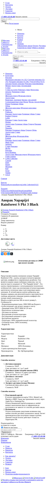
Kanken (8, 116)
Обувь (7, 106)
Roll (6, 169)
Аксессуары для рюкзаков (21, 86)
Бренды (8, 110)
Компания (5, 438)
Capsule (8, 161)
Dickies (8, 122)
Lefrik (7, 118)
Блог (7, 468)
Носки (25, 102)
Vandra (7, 173)
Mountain (8, 167)
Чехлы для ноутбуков (37, 102)
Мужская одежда (24, 96)
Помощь (4, 440)
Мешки (8, 86)
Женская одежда (11, 96)
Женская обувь (11, 136)
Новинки (8, 74)
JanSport (8, 144)
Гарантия (8, 462)
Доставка (42, 46)
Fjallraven (8, 112)
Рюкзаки (8, 78)
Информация (6, 442)
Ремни (7, 104)
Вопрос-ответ (10, 472)
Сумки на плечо (11, 90)
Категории (9, 76)
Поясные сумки (24, 90)
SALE (7, 175)
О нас (7, 446)
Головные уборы (17, 104)
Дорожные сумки (18, 92)
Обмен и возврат (38, 48)
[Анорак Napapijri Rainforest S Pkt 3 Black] (17, 210)
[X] (11, 253)
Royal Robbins (10, 152)
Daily (7, 163)
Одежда (8, 94)
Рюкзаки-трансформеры (34, 84)
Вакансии (9, 450)
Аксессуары (10, 98)
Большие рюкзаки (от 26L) (19, 82)
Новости (8, 448)
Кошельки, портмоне (13, 100)
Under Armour (10, 156)
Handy (7, 165)
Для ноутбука (35, 82)
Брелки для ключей (29, 100)
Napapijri (8, 128)
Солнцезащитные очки (14, 102)
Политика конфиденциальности (17, 474)
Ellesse (7, 134)
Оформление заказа (24, 46)
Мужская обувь (23, 136)
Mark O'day (9, 142)
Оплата (35, 46)
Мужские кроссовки (28, 108)
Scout (7, 171)
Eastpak (8, 138)
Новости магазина (10, 427)
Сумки (7, 88)
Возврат (8, 464)
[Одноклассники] (5, 253)
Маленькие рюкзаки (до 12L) (16, 80)
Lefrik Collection (11, 159)
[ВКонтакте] (2, 253)
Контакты (9, 452)
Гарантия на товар (24, 48)
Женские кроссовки (12, 108)
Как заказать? (10, 456)
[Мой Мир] (8, 253)
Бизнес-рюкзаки (18, 84)
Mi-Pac (7, 148)
